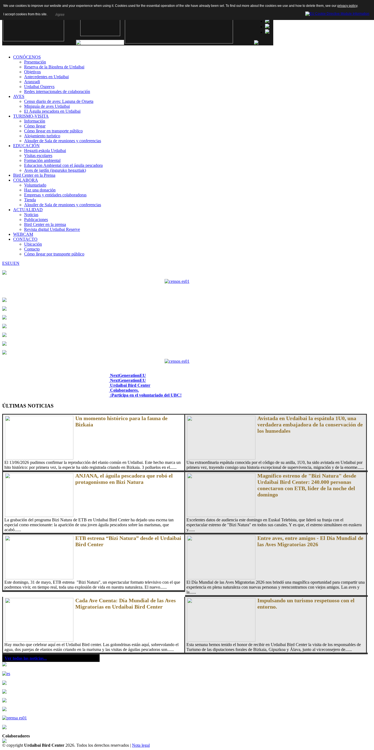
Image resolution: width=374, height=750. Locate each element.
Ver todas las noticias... (26, 658)
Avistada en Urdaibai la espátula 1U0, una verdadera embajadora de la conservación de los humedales (310, 424)
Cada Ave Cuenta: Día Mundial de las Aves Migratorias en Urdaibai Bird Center (125, 603)
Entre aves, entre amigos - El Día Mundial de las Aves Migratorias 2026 (310, 541)
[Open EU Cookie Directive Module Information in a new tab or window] (337, 13)
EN (16, 263)
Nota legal (141, 745)
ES (4, 263)
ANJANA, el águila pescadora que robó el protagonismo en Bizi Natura (124, 479)
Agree (59, 14)
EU (10, 263)
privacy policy (347, 6)
